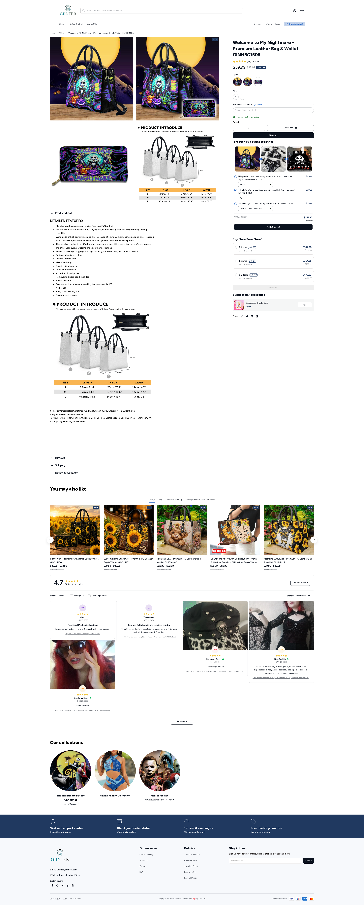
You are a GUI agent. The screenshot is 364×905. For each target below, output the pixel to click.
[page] (296, 24)
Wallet (61, 33)
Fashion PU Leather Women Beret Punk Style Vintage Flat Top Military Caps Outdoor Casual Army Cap (215, 671)
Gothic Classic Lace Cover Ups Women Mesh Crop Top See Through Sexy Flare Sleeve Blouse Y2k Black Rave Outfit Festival (281, 678)
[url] (202, 898)
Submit (308, 860)
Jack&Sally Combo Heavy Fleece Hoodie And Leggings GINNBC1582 (149, 637)
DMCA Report (75, 898)
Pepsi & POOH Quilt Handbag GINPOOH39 (83, 634)
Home (52, 33)
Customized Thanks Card (257, 303)
